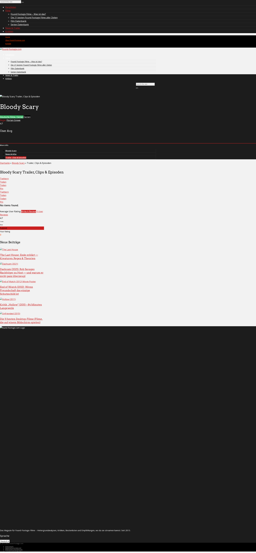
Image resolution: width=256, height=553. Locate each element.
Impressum (9, 546)
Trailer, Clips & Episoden (15, 157)
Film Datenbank (18, 21)
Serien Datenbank (20, 24)
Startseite (5, 163)
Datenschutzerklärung (13, 548)
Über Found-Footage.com (15, 40)
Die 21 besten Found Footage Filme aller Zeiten (34, 17)
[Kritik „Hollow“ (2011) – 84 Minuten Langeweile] (8, 299)
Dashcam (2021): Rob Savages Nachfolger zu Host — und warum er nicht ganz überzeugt (21, 273)
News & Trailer (12, 28)
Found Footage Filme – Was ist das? (28, 14)
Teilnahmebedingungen (14, 551)
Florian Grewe (13, 120)
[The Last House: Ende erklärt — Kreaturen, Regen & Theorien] (9, 249)
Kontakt (8, 44)
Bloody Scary (11, 150)
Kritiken (9, 31)
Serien (27, 116)
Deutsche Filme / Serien (11, 116)
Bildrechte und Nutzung (13, 549)
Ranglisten (10, 7)
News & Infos (10, 154)
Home (7, 37)
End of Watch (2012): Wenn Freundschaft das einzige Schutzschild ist (16, 290)
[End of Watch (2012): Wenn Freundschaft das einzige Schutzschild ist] (18, 281)
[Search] (23, 2)
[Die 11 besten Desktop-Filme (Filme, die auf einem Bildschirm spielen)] (10, 313)
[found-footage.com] (10, 49)
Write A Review (28, 211)
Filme (8, 10)
